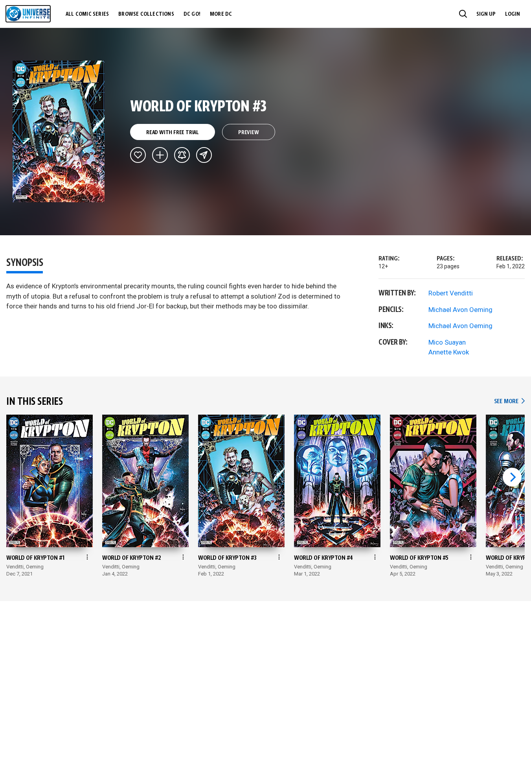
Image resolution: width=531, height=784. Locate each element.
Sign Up (486, 14)
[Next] (512, 477)
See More (509, 401)
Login (512, 14)
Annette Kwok (448, 352)
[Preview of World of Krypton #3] (59, 131)
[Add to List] (160, 155)
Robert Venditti (450, 293)
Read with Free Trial (172, 132)
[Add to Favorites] (138, 155)
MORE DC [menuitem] (221, 14)
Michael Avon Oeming (460, 310)
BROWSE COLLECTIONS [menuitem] (146, 14)
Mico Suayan (447, 342)
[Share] (204, 155)
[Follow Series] (182, 155)
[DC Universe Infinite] (28, 14)
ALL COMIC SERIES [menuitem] (87, 14)
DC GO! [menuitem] (192, 14)
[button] (463, 13)
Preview (248, 132)
